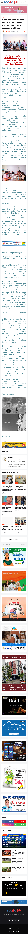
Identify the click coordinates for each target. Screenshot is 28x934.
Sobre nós (13, 927)
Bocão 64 (10, 457)
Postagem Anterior (6, 544)
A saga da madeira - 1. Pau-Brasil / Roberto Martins (18, 868)
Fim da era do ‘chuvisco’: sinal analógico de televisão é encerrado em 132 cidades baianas (20, 487)
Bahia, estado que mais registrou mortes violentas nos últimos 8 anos (7, 528)
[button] (2, 2)
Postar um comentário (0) (14, 539)
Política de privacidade (14, 928)
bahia (10, 17)
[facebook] (9, 920)
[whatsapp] (19, 920)
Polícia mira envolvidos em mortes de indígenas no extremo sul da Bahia (20, 507)
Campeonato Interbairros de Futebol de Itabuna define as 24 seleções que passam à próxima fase (18, 860)
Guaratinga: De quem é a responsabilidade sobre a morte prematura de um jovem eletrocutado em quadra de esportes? (7, 509)
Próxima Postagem (22, 544)
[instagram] (15, 920)
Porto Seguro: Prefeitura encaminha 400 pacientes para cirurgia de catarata (20, 528)
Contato (19, 927)
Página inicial (5, 17)
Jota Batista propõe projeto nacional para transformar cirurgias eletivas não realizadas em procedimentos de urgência (7, 489)
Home (8, 927)
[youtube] (12, 920)
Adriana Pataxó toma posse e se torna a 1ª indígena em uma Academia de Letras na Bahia (18, 852)
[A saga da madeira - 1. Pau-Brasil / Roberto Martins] (6, 869)
